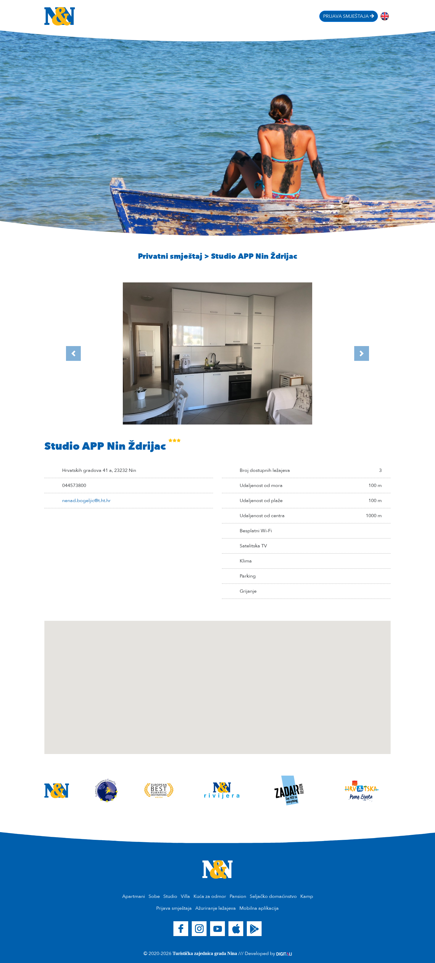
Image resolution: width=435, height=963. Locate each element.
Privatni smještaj (170, 256)
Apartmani (133, 896)
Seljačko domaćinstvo (273, 896)
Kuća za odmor (210, 896)
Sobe (154, 896)
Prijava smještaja (174, 908)
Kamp (306, 896)
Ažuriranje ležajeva (215, 908)
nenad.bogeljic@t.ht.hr (86, 500)
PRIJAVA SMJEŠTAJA (346, 16)
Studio (170, 896)
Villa (185, 896)
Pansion (238, 896)
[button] (73, 353)
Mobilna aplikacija (259, 908)
